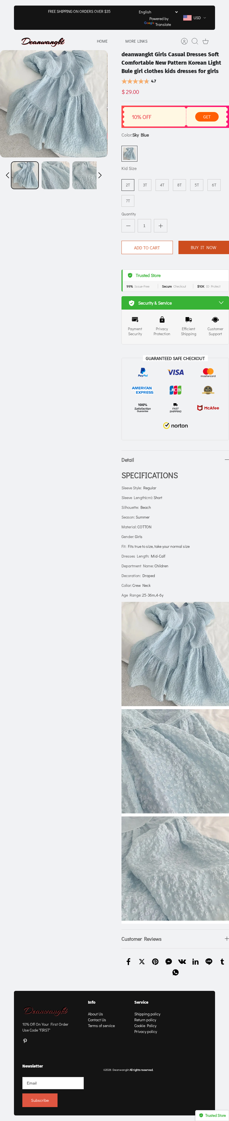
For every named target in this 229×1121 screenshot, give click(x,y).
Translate (163, 24)
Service (141, 1002)
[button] (7, 175)
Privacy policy (145, 1031)
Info (92, 1002)
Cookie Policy (145, 1025)
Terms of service (101, 1025)
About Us (95, 1014)
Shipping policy (147, 1014)
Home (102, 41)
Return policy (145, 1019)
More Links (136, 41)
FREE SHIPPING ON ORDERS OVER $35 (79, 11)
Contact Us (97, 1019)
